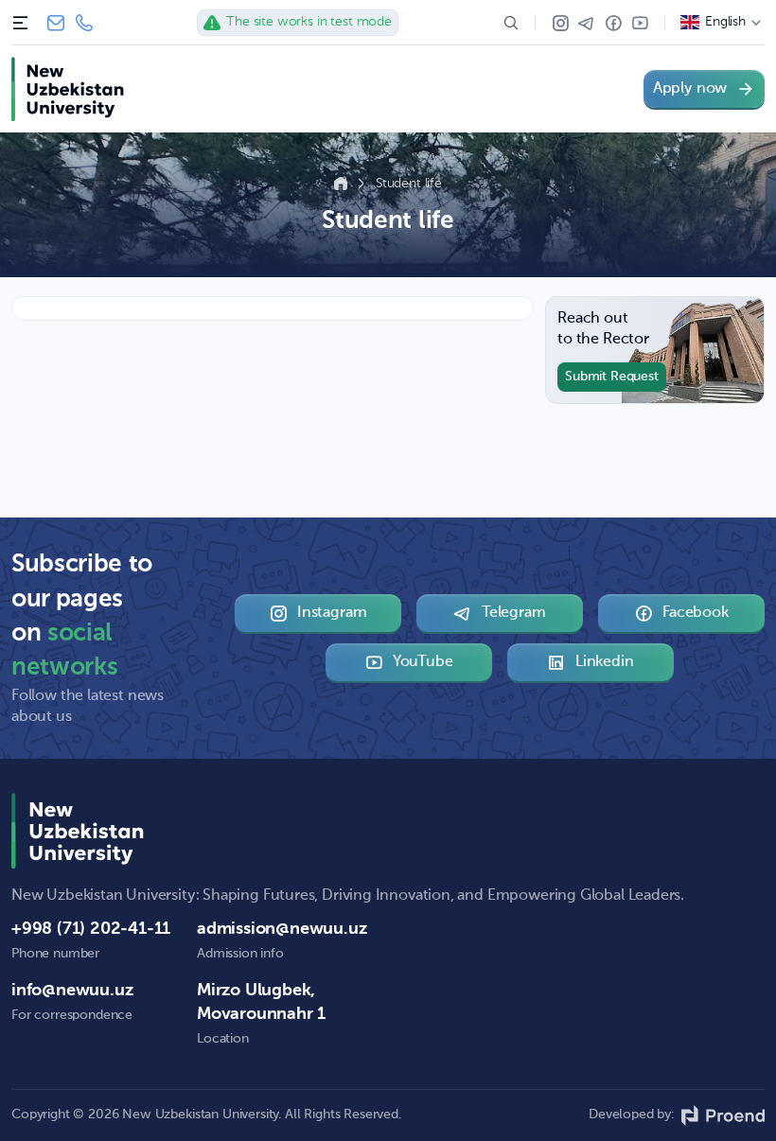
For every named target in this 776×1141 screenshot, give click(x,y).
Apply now (690, 89)
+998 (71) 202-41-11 (84, 22)
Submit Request (612, 376)
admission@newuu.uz (281, 929)
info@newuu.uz (55, 22)
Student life (409, 183)
